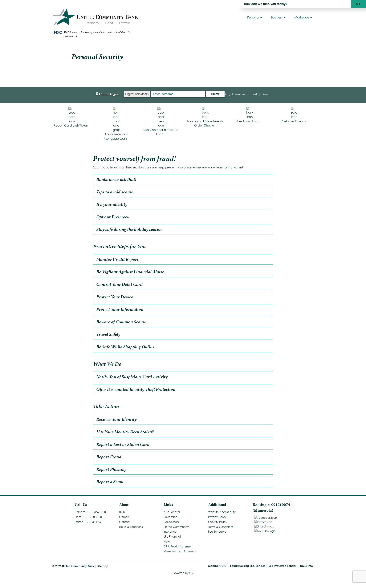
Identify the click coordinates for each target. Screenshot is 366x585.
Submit (215, 93)
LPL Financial (172, 536)
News (167, 541)
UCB (122, 512)
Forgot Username (235, 94)
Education (170, 516)
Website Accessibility (222, 512)
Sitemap (102, 566)
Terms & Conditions (220, 526)
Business (277, 17)
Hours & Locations (131, 526)
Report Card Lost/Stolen (71, 125)
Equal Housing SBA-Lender (247, 565)
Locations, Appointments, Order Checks (205, 123)
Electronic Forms (248, 121)
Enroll (253, 94)
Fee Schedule (217, 531)
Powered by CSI (183, 573)
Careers (124, 516)
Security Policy (217, 521)
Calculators (171, 521)
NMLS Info (306, 565)
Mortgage (302, 17)
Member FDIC (217, 565)
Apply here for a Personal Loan (160, 132)
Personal (253, 17)
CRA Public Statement (178, 546)
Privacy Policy (217, 516)
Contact (124, 521)
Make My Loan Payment (180, 551)
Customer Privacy (293, 121)
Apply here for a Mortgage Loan (116, 136)
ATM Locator (172, 512)
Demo (265, 94)
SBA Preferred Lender (282, 565)
